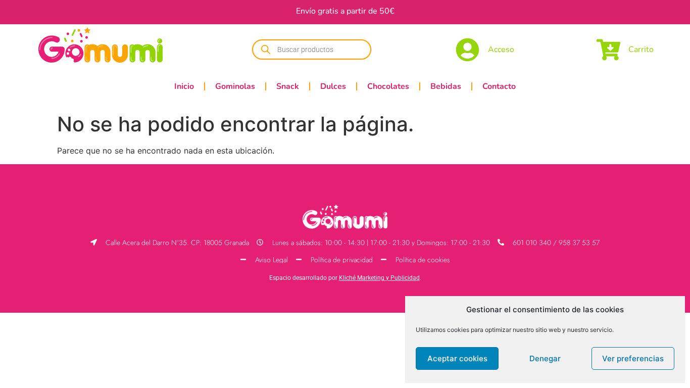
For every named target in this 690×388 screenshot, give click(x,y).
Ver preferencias (633, 358)
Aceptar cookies (457, 358)
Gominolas (235, 86)
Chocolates (388, 86)
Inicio (184, 86)
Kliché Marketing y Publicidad (379, 277)
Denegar (545, 358)
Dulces (333, 86)
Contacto (499, 86)
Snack (287, 86)
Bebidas (445, 86)
